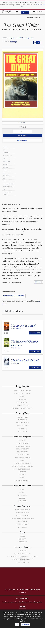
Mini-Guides (22, 527)
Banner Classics (22, 405)
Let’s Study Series (22, 516)
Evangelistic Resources (22, 469)
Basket (22, 536)
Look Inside (22, 123)
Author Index (22, 417)
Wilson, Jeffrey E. (17, 328)
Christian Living (22, 443)
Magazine (22, 472)
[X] (38, 42)
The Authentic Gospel (23, 325)
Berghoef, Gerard (15, 38)
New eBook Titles (22, 402)
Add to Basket (35, 333)
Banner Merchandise (22, 480)
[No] (42, 619)
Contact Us (22, 592)
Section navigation (34, 17)
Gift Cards (22, 551)
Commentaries (22, 452)
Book (22, 489)
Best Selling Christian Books (22, 408)
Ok (17, 624)
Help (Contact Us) (22, 562)
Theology (13, 41)
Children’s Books (22, 455)
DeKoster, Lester (27, 38)
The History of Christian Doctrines (25, 343)
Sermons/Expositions (22, 457)
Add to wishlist (22, 140)
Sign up (22, 607)
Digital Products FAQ (22, 554)
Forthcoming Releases (22, 391)
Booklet (22, 498)
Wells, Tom (16, 363)
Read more (25, 624)
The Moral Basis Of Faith (25, 360)
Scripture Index (22, 425)
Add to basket (22, 135)
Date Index (22, 420)
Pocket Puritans (22, 513)
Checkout (22, 539)
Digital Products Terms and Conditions (22, 556)
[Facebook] (35, 42)
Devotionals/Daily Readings (22, 466)
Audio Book (22, 501)
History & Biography (22, 446)
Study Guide (22, 495)
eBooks (22, 396)
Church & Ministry (22, 449)
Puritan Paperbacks (22, 510)
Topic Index (22, 431)
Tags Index (22, 428)
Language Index (22, 423)
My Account (22, 542)
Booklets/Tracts (22, 524)
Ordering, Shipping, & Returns (22, 559)
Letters (22, 460)
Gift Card (22, 475)
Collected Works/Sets (22, 463)
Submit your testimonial (13, 296)
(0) (26, 12)
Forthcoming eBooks (22, 394)
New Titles (22, 399)
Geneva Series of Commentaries (22, 518)
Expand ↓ (38, 282)
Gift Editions (22, 521)
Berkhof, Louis (17, 348)
